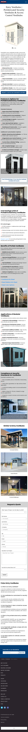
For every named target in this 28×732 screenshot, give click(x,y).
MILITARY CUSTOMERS (5, 670)
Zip (2, 533)
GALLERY (2, 678)
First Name (4, 516)
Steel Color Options (8, 285)
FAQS (2, 703)
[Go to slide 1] (12, 47)
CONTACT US (3, 696)
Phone (3, 544)
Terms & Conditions (5, 717)
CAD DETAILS (3, 681)
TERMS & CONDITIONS (5, 699)
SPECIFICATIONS (4, 683)
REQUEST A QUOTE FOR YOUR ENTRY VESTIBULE (13, 92)
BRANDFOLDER (4, 690)
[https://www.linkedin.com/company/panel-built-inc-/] (5, 708)
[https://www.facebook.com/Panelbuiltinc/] (8, 708)
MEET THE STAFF (4, 663)
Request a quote (5, 239)
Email (3, 539)
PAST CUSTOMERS (4, 665)
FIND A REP (3, 694)
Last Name (4, 521)
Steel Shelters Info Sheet (9, 282)
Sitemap (2, 722)
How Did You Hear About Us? (8, 567)
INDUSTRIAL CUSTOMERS (6, 668)
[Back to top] (14, 728)
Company (4, 527)
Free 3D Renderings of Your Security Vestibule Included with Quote (14, 180)
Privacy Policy (3, 719)
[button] (14, 33)
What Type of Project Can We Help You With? (13, 510)
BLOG (2, 672)
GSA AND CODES (4, 685)
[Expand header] (26, 2)
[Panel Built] (3, 2)
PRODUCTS (3, 675)
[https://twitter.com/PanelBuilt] (2, 708)
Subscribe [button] (21, 652)
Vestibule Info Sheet (8, 279)
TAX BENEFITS (3, 688)
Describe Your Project (7, 550)
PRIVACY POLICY (4, 701)
